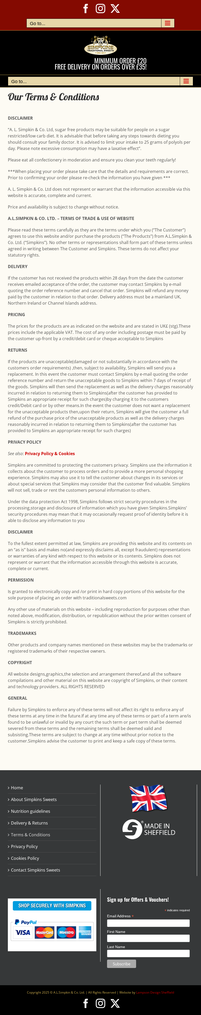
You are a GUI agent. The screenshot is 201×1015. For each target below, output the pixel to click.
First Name (116, 932)
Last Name (116, 947)
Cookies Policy (25, 858)
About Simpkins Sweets (34, 799)
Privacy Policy (24, 846)
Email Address (120, 916)
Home (17, 788)
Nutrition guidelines (30, 811)
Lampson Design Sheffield (155, 992)
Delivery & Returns (29, 823)
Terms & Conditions (30, 835)
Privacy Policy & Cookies (50, 453)
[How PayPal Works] (52, 919)
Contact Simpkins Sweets (35, 870)
